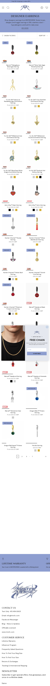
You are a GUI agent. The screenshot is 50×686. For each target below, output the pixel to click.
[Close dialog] (47, 327)
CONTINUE (37, 353)
